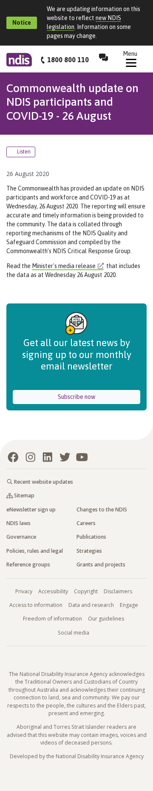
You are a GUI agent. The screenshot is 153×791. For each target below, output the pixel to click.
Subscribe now (99, 396)
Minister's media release (64, 266)
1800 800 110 (68, 60)
